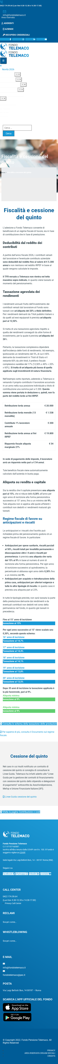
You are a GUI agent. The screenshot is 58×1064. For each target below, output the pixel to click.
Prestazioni (7, 89)
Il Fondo (6, 74)
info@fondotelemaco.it (14, 15)
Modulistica (8, 102)
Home (3, 172)
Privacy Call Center (13, 903)
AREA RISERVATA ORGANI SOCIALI (39, 1053)
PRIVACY (51, 1050)
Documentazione (10, 93)
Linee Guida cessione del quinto (21, 796)
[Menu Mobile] (3, 60)
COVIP (22, 852)
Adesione (6, 79)
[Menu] (17, 74)
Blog (4, 109)
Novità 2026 (8, 69)
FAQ (4, 113)
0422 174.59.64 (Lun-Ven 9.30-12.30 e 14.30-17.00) (21, 6)
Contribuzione (9, 84)
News (5, 106)
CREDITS (51, 1056)
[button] (8, 17)
